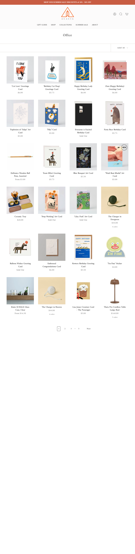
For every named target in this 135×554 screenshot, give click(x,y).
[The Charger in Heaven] (51, 290)
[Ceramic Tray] (20, 200)
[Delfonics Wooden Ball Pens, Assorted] (20, 156)
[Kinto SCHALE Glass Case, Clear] (20, 290)
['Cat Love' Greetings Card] (20, 70)
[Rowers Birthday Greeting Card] (83, 247)
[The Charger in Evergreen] (114, 200)
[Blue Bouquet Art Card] (83, 156)
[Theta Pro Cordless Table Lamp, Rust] (114, 290)
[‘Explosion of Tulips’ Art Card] (20, 113)
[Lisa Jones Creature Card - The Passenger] (83, 290)
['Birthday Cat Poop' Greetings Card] (51, 70)
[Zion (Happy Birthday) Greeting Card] (114, 70)
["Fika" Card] (51, 113)
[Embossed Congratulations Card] (51, 247)
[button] (42, 25)
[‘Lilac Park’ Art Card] (83, 200)
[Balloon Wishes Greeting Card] (20, 247)
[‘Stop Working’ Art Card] (51, 200)
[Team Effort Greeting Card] (51, 156)
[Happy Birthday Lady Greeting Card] (83, 70)
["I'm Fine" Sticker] (114, 247)
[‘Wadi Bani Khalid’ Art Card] (114, 156)
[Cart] (127, 14)
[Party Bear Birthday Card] (114, 113)
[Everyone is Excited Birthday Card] (83, 113)
